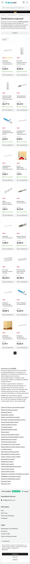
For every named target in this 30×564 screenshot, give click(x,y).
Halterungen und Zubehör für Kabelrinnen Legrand (15, 474)
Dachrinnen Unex (5, 483)
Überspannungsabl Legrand (8, 442)
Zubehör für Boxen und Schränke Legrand (12, 407)
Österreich (6, 541)
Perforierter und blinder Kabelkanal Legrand (13, 419)
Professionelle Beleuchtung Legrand (11, 466)
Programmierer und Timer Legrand (10, 444)
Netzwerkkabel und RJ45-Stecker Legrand (13, 447)
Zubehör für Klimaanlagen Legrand (10, 479)
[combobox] (15, 8)
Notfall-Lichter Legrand (7, 464)
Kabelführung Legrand (7, 461)
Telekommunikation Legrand (9, 424)
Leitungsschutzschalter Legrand (9, 422)
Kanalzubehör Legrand (7, 414)
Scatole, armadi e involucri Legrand (10, 456)
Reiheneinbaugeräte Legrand (9, 429)
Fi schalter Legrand (6, 449)
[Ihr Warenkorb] (23, 2)
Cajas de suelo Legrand (7, 469)
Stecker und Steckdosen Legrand (10, 417)
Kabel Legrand (5, 432)
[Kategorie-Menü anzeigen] (2, 2)
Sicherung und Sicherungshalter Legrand (12, 437)
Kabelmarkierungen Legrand (9, 439)
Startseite (3, 14)
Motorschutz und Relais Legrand (10, 451)
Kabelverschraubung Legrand (9, 410)
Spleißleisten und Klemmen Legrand (11, 476)
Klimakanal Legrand (6, 412)
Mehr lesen (5, 549)
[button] (9, 57)
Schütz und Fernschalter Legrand (10, 434)
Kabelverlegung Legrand (8, 459)
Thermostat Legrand (6, 427)
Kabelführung (22, 14)
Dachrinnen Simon (6, 481)
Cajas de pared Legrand (7, 471)
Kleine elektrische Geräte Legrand (10, 454)
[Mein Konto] (27, 2)
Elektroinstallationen (12, 14)
